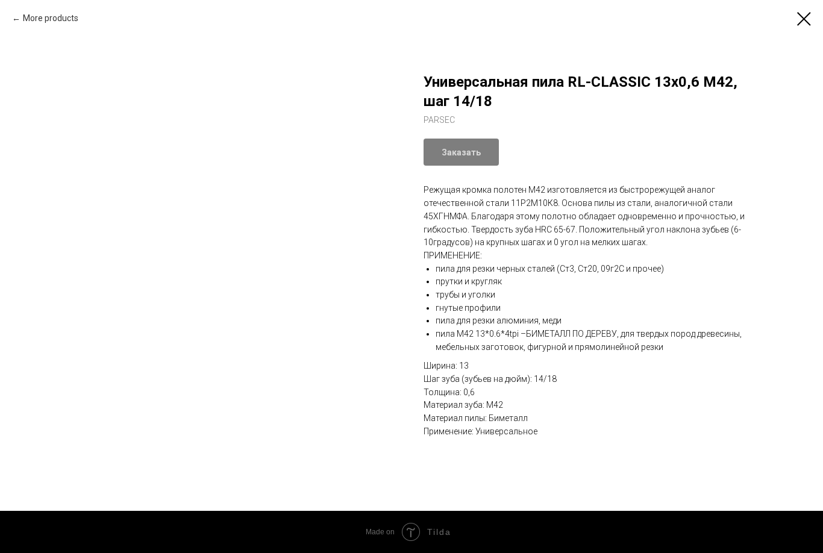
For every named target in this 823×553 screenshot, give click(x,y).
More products (50, 18)
